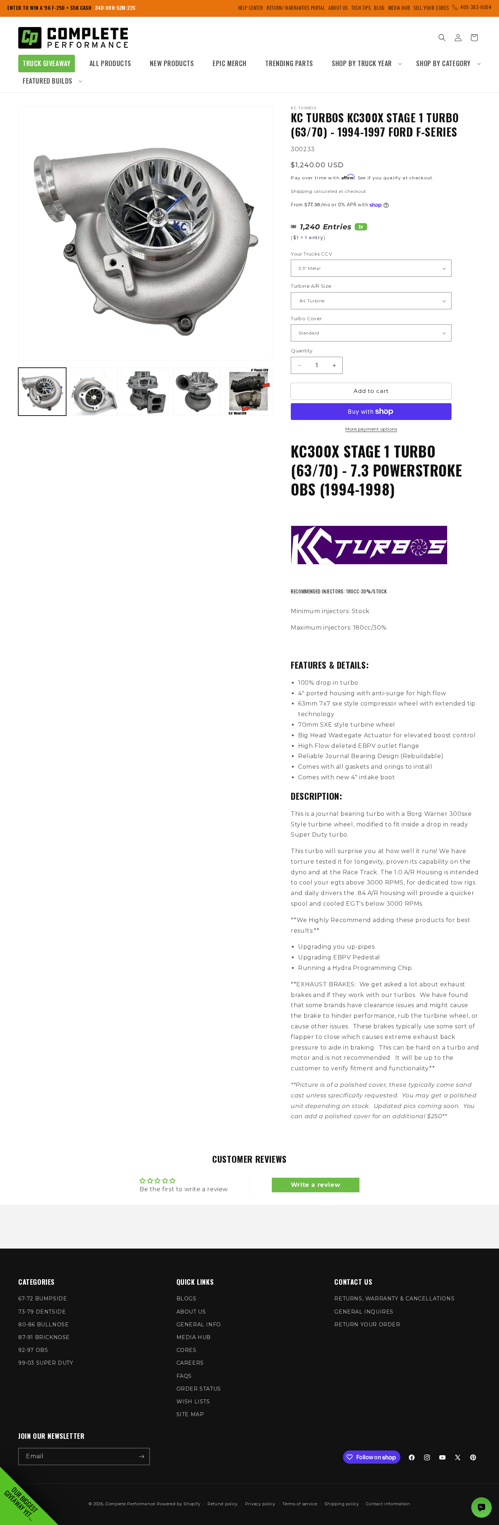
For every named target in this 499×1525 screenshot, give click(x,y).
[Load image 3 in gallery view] (94, 392)
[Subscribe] (141, 1456)
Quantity (301, 351)
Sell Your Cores (431, 7)
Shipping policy (341, 1503)
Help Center (250, 7)
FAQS (184, 1376)
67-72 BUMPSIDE (42, 1298)
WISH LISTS (193, 1401)
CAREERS (190, 1363)
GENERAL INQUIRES (363, 1311)
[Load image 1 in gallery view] (42, 392)
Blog (379, 7)
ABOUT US (191, 1311)
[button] (364, 63)
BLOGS (186, 1298)
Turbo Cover (306, 318)
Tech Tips (360, 7)
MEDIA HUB (193, 1337)
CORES (186, 1350)
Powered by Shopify (179, 1503)
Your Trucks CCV (311, 254)
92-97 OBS (33, 1350)
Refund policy (222, 1503)
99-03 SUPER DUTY (45, 1363)
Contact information (388, 1503)
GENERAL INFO (198, 1324)
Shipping (301, 191)
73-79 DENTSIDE (42, 1311)
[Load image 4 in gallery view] (145, 392)
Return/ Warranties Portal (296, 7)
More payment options (371, 429)
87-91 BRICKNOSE (44, 1337)
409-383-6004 (475, 7)
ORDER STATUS (198, 1389)
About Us (338, 7)
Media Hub (399, 7)
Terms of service (299, 1503)
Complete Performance (130, 1503)
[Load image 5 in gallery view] (197, 392)
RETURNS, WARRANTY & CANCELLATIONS (394, 1298)
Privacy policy (260, 1503)
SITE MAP (190, 1414)
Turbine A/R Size (311, 286)
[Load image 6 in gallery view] (249, 392)
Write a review (315, 1184)
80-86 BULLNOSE (43, 1324)
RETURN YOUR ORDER (367, 1324)
